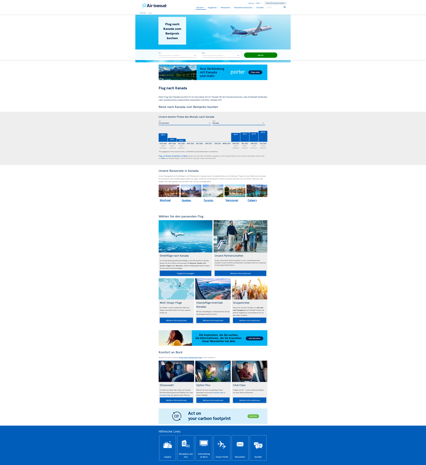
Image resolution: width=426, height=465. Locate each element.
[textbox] (178, 55)
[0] (190, 136)
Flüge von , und (173, 156)
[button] (260, 55)
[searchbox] (276, 7)
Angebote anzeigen (185, 273)
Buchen (199, 8)
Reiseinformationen (243, 7)
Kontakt (260, 7)
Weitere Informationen (240, 273)
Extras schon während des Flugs (190, 357)
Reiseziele (225, 7)
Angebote (212, 7)
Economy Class (165, 395)
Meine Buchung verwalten (275, 3)
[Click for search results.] (285, 7)
